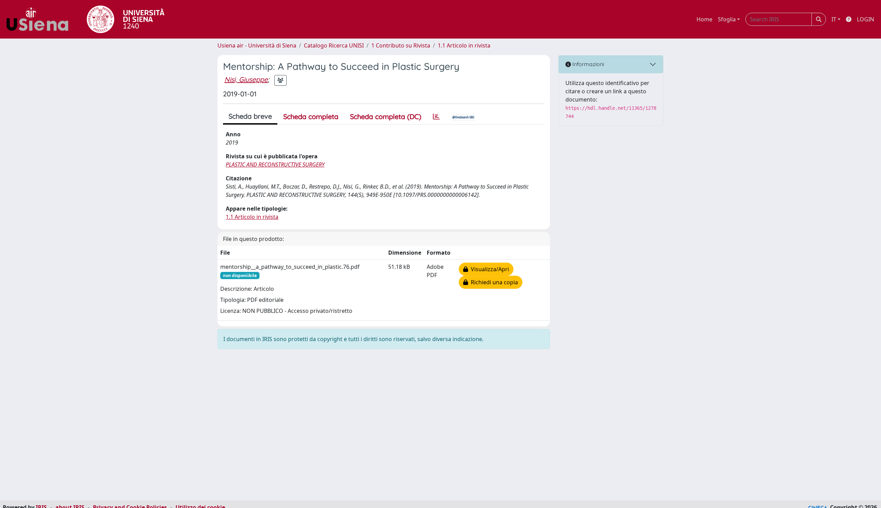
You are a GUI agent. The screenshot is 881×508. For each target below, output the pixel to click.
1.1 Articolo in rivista (464, 45)
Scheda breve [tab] (250, 116)
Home (704, 19)
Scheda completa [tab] (310, 116)
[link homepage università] (125, 19)
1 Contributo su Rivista (400, 45)
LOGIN (865, 19)
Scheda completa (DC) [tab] (385, 116)
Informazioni (587, 64)
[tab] (436, 116)
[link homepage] (40, 19)
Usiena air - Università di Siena (256, 45)
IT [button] (833, 19)
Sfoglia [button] (727, 19)
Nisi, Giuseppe (246, 79)
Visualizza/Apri (488, 269)
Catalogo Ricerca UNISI (334, 45)
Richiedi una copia (493, 282)
